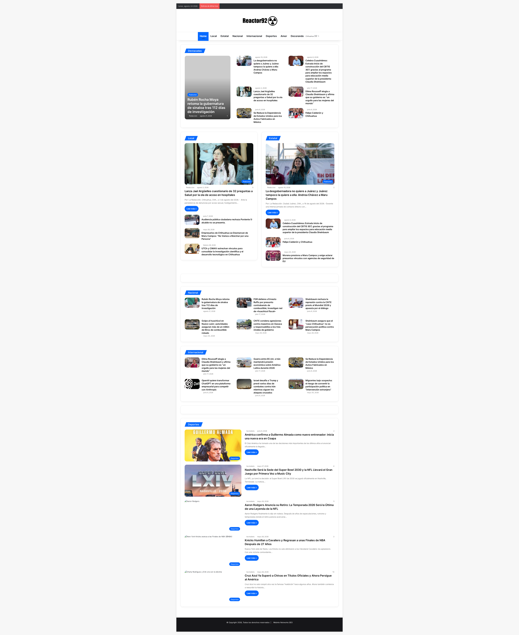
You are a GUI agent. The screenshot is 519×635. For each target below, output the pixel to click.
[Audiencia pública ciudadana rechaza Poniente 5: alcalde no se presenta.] (192, 220)
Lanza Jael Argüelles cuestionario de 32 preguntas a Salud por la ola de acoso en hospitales (268, 96)
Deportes (271, 36)
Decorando (297, 36)
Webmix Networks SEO (283, 622)
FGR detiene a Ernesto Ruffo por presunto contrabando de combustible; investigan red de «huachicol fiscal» (268, 305)
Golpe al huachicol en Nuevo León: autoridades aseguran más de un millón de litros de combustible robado (215, 326)
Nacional (237, 36)
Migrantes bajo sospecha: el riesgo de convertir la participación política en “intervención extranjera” (318, 385)
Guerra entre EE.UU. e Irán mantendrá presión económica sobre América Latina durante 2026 (267, 363)
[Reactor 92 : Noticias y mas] (259, 20)
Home (203, 36)
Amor (284, 36)
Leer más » (192, 209)
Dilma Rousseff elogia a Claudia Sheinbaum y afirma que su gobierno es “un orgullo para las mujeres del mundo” (319, 97)
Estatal (225, 36)
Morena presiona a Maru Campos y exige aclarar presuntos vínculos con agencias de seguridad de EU (308, 258)
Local (213, 36)
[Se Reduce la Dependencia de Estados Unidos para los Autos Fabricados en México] (244, 113)
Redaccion (193, 116)
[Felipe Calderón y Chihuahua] (296, 113)
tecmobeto (250, 431)
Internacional (254, 36)
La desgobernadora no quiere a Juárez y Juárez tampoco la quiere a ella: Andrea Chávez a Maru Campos (266, 66)
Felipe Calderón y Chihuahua (297, 242)
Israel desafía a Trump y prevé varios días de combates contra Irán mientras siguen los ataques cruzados (266, 386)
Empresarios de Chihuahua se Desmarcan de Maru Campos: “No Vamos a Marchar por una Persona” (225, 235)
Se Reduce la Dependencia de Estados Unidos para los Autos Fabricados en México (268, 117)
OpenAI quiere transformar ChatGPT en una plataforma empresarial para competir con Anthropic (216, 385)
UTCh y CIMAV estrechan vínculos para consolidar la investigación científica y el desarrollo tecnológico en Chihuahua (222, 251)
